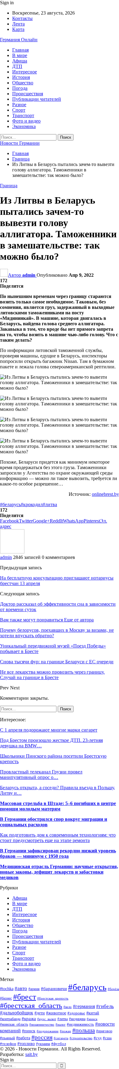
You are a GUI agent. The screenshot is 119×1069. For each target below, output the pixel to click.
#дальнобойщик (16, 1013)
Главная (20, 49)
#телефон (8, 1043)
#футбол (58, 1043)
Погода (19, 88)
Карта (18, 29)
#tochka (6, 988)
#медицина (77, 1019)
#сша (107, 1038)
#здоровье (76, 1013)
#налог (61, 1024)
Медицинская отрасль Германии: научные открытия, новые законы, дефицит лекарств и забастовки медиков (59, 872)
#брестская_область (31, 1006)
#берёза (113, 989)
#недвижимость (80, 1024)
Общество (22, 82)
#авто (21, 988)
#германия (84, 1006)
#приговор (104, 1031)
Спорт (18, 110)
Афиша (19, 60)
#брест (24, 996)
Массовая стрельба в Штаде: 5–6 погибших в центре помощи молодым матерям (58, 806)
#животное (56, 1013)
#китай (92, 1013)
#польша (83, 1030)
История (21, 77)
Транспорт (23, 115)
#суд (98, 1038)
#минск (92, 1019)
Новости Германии (20, 143)
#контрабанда (10, 1019)
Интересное (24, 71)
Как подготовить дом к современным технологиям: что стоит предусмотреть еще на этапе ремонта (58, 837)
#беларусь (10, 504)
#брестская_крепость (52, 998)
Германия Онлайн (19, 39)
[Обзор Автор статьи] (12, 551)
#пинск (28, 1031)
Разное (19, 104)
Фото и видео (26, 120)
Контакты (22, 18)
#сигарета (61, 1038)
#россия (41, 1037)
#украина (43, 1044)
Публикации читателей (36, 99)
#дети (39, 1012)
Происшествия (27, 93)
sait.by (31, 1054)
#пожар (65, 1031)
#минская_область (14, 1024)
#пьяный (7, 1038)
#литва (50, 504)
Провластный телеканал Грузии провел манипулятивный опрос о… (41, 774)
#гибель (105, 1006)
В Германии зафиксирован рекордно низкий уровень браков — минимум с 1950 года (58, 853)
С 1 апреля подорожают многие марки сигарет (48, 729)
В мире (19, 55)
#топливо (26, 1043)
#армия (34, 989)
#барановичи (54, 988)
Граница (8, 185)
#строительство (81, 1038)
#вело (67, 1007)
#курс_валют (46, 1019)
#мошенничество (41, 1024)
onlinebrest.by (105, 494)
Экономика (24, 126)
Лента (18, 23)
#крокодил (32, 504)
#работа (23, 1038)
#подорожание (48, 1031)
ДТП (17, 66)
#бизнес (6, 998)
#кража (29, 1018)
